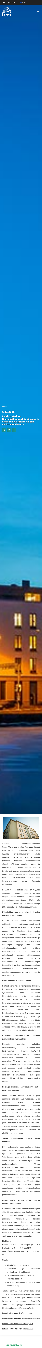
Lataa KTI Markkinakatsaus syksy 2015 (17, 1324)
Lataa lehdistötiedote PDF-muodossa (17, 1313)
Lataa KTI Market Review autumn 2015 (17, 1329)
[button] (4, 2)
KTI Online (11, 2)
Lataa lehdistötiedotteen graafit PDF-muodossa (21, 1318)
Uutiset (4, 406)
